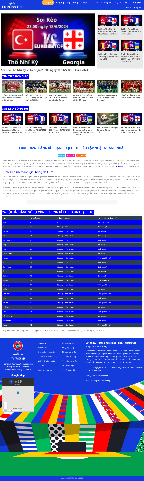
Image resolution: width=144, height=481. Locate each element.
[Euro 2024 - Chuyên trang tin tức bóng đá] (13, 5)
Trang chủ (48, 2)
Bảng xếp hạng (63, 2)
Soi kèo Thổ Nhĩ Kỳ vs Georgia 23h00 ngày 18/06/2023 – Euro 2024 (44, 70)
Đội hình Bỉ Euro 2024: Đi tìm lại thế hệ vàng (131, 96)
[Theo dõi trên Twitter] (20, 359)
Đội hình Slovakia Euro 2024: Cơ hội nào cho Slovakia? (107, 97)
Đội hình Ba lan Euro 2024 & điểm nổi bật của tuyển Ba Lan (58, 97)
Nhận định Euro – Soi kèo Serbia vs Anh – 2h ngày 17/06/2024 (131, 130)
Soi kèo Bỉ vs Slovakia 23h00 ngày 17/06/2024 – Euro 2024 (108, 56)
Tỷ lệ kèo (118, 2)
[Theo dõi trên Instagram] (16, 359)
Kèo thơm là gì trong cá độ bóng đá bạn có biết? (107, 130)
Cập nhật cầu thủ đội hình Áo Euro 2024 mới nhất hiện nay (83, 97)
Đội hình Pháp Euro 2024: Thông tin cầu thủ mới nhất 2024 (36, 97)
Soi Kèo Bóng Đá (133, 2)
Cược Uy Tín (81, 155)
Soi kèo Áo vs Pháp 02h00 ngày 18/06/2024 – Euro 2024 (131, 31)
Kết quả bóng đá (81, 2)
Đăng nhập (70, 155)
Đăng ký (61, 155)
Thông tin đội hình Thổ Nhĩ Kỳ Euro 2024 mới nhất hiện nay (12, 97)
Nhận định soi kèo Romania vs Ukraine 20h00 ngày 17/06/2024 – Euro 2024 (131, 58)
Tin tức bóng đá (133, 7)
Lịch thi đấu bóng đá (101, 2)
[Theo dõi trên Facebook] (12, 359)
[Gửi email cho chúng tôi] (24, 359)
